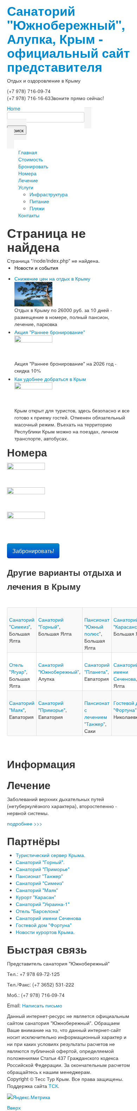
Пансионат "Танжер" (39, 875)
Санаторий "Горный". (40, 861)
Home (13, 108)
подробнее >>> (24, 823)
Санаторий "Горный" (51, 623)
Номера (27, 173)
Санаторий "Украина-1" (43, 903)
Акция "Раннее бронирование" (49, 331)
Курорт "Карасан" (36, 896)
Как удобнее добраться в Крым (50, 378)
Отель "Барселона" (38, 910)
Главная (27, 152)
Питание (39, 201)
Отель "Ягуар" (17, 668)
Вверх (14, 1107)
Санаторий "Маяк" (21, 706)
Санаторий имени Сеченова (48, 917)
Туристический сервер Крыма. (50, 854)
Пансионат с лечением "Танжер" (96, 713)
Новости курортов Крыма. (45, 931)
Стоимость (30, 159)
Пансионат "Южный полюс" (96, 626)
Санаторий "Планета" (97, 668)
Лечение (28, 180)
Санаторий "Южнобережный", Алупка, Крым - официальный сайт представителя (68, 38)
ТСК (53, 1085)
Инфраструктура (49, 194)
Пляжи (37, 208)
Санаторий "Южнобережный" (58, 668)
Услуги (25, 187)
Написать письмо (42, 1005)
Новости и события (36, 267)
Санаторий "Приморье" (51, 706)
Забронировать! (33, 551)
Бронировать (33, 166)
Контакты (28, 215)
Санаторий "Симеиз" (21, 623)
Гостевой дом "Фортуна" (44, 924)
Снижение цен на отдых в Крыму (52, 278)
